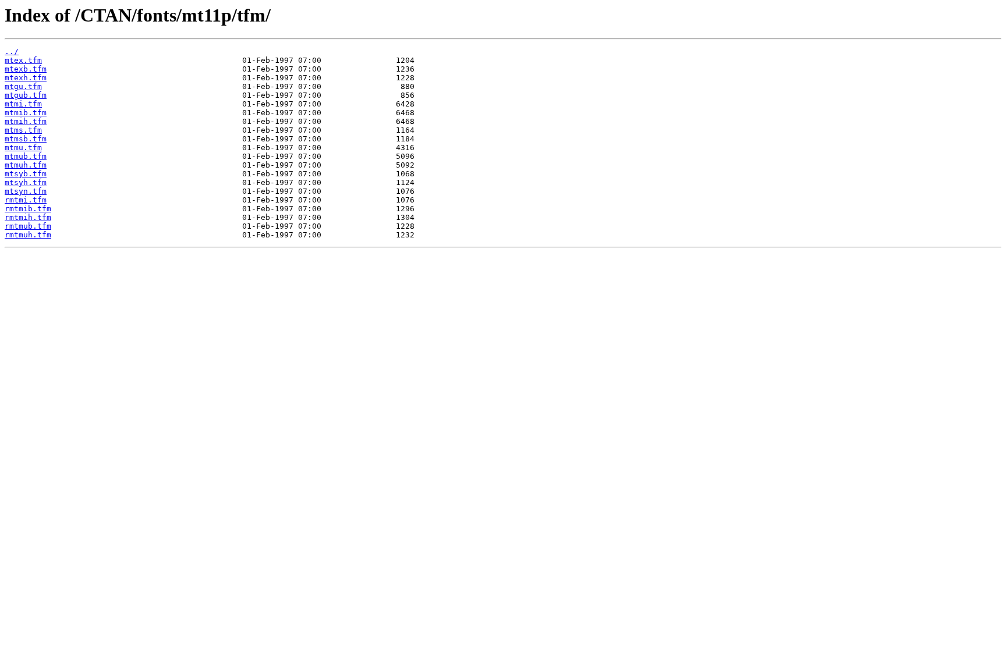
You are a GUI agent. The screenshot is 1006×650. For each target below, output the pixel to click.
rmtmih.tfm (28, 217)
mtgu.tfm (23, 86)
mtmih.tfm (26, 121)
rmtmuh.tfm (28, 234)
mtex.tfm (23, 60)
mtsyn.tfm (26, 191)
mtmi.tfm (23, 104)
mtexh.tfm (26, 77)
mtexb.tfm (26, 69)
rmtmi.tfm (26, 200)
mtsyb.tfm (26, 173)
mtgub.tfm (26, 95)
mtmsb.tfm (26, 138)
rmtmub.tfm (28, 226)
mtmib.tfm (26, 112)
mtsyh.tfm (26, 182)
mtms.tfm (23, 130)
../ (12, 51)
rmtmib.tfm (28, 208)
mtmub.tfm (26, 156)
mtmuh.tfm (26, 165)
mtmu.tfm (23, 147)
